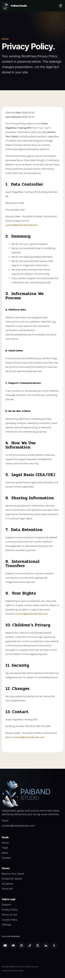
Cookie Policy (10, 919)
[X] (37, 945)
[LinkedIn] (46, 945)
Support (6, 904)
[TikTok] (29, 945)
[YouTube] (5, 945)
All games (7, 883)
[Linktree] (54, 945)
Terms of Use (9, 914)
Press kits (7, 888)
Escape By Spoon (12, 878)
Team (5, 847)
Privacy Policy (10, 909)
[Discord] (13, 945)
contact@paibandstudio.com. (31, 613)
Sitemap (6, 924)
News (5, 852)
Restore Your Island (13, 873)
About (5, 842)
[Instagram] (21, 945)
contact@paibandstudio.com (21, 224)
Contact (6, 857)
